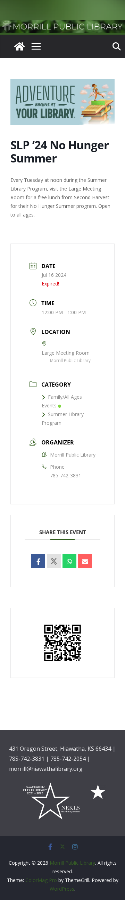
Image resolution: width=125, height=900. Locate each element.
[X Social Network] (54, 561)
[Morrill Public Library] (62, 25)
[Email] (85, 561)
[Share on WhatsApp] (69, 561)
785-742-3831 (65, 475)
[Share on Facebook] (38, 561)
